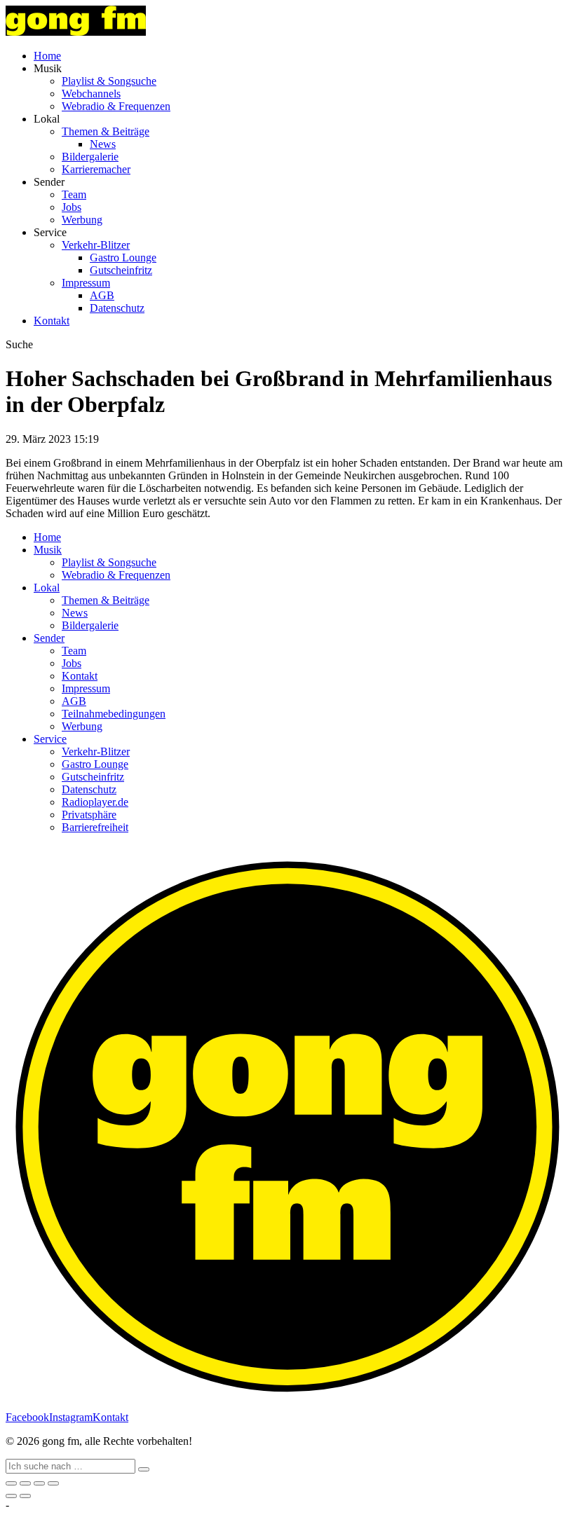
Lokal (47, 587)
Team (74, 194)
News (103, 144)
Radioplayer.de (95, 802)
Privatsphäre (89, 815)
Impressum (86, 283)
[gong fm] (76, 32)
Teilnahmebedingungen (113, 714)
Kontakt (51, 321)
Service (50, 739)
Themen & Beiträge (105, 131)
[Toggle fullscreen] (39, 1483)
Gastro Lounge (123, 257)
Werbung (82, 220)
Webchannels (91, 93)
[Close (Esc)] (11, 1483)
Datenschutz (117, 308)
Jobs (71, 207)
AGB (102, 295)
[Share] (25, 1483)
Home (47, 56)
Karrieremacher (96, 169)
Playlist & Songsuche (109, 81)
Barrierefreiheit (95, 827)
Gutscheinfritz (121, 270)
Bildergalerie (90, 157)
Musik (48, 550)
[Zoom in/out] (53, 1483)
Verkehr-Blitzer (96, 245)
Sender (49, 638)
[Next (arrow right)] (25, 1496)
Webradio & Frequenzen (116, 106)
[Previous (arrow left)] (11, 1496)
